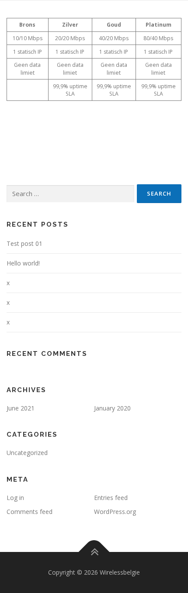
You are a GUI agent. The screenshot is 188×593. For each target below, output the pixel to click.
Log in (15, 497)
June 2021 (21, 408)
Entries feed (111, 497)
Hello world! (23, 263)
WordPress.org (115, 511)
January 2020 (112, 408)
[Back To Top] (94, 551)
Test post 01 (24, 243)
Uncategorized (27, 452)
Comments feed (29, 511)
